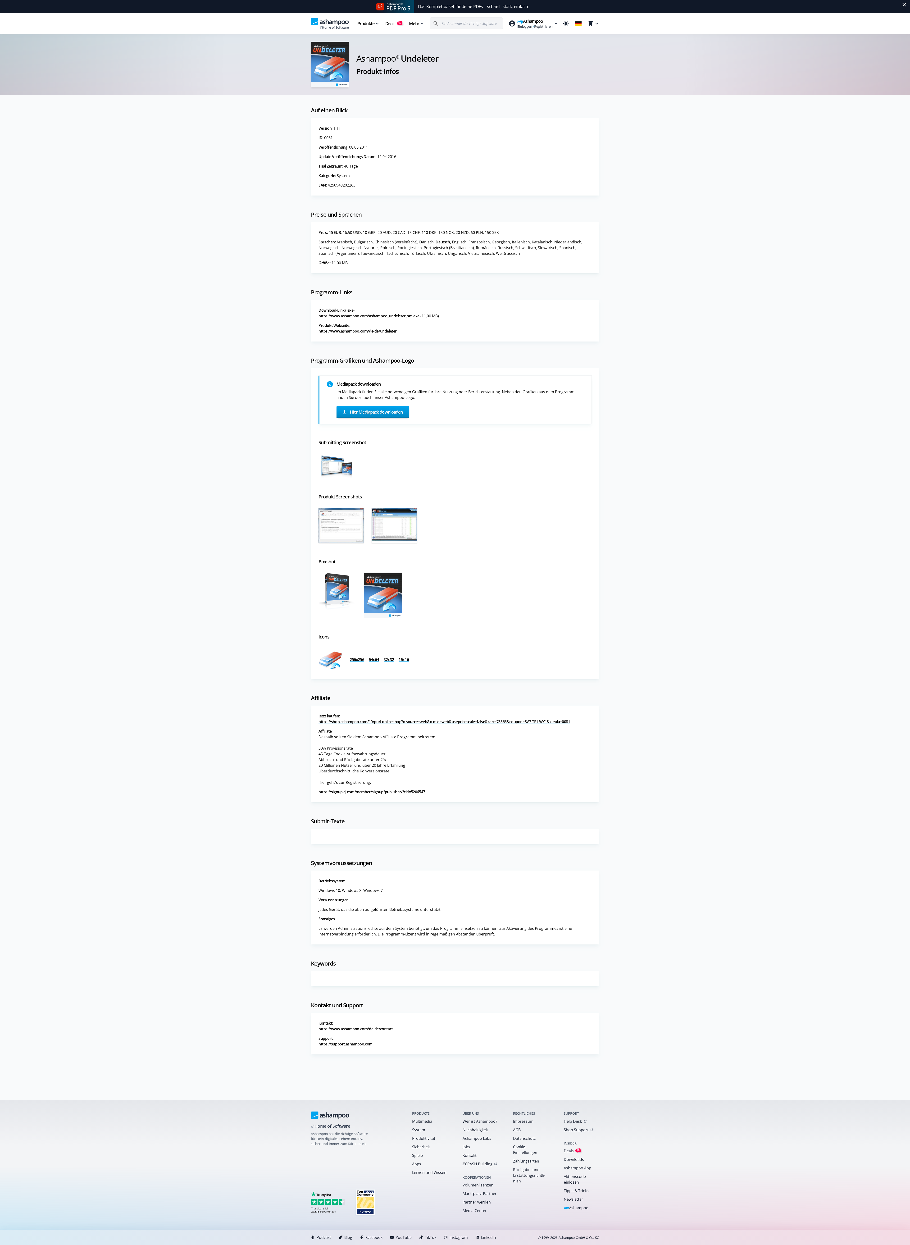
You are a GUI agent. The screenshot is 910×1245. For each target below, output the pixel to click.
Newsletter (573, 1199)
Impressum (523, 1121)
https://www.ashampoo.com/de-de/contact (355, 1028)
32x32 (389, 659)
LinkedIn (488, 1237)
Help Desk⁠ (573, 1121)
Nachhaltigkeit (475, 1129)
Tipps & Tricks (576, 1190)
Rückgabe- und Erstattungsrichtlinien (529, 1175)
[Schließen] (904, 4)
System (418, 1129)
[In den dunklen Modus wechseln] (566, 23)
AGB (517, 1129)
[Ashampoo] (330, 1115)
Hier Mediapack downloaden (376, 412)
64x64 (374, 659)
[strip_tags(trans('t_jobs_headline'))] (365, 1202)
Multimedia (422, 1121)
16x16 (404, 659)
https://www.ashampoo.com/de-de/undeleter (357, 331)
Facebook (373, 1237)
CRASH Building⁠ (477, 1164)
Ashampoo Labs (477, 1138)
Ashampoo (576, 1208)
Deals (393, 23)
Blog (348, 1237)
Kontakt (470, 1155)
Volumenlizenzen (478, 1185)
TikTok (430, 1237)
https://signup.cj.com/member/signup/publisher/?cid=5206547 (371, 791)
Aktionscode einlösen (575, 1179)
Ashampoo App (577, 1168)
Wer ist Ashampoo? (480, 1121)
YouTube (404, 1237)
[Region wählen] (578, 23)
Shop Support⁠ (576, 1129)
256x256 (357, 659)
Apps (416, 1164)
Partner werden (477, 1202)
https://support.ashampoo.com (345, 1044)
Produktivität (423, 1138)
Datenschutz (524, 1138)
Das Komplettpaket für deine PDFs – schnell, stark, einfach (473, 6)
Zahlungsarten (526, 1161)
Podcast (324, 1237)
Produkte (365, 23)
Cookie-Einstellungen (525, 1149)
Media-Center (475, 1210)
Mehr (414, 23)
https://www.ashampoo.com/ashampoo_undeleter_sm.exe (368, 316)
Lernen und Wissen (429, 1172)
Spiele (417, 1155)
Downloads (574, 1159)
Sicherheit (421, 1146)
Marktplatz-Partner (480, 1193)
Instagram (459, 1237)
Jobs (466, 1146)
